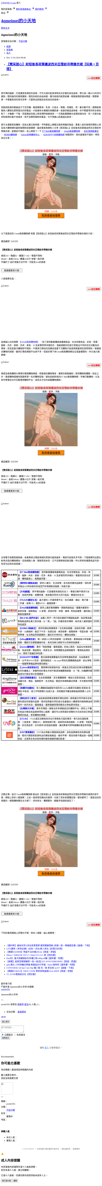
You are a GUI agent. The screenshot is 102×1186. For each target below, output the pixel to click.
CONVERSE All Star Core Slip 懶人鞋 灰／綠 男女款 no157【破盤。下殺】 (40, 968)
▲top (3, 1016)
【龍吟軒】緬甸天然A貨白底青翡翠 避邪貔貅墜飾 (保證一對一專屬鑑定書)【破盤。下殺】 (48, 945)
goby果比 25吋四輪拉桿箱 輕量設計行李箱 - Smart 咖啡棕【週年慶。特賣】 (41, 965)
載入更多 (5, 1022)
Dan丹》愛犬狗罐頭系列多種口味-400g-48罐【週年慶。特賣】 (35, 958)
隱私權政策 (66, 1149)
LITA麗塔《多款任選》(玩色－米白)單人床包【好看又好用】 (34, 949)
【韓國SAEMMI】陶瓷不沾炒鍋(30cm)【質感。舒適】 (31, 952)
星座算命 (22, 1012)
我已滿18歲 (6, 1181)
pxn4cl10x (5, 989)
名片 (8, 53)
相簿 (8, 46)
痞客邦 (20, 1004)
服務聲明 (76, 1149)
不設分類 (23, 41)
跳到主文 (5, 28)
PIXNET (31, 1149)
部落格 (9, 50)
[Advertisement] (51, 314)
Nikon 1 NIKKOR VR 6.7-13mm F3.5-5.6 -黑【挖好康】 (31, 955)
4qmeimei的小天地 (18, 20)
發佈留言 (5, 1038)
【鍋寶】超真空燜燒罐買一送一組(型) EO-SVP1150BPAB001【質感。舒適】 (42, 961)
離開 (15, 1181)
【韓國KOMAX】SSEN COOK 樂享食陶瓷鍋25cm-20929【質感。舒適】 (40, 971)
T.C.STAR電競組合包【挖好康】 (21, 974)
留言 (26, 1004)
